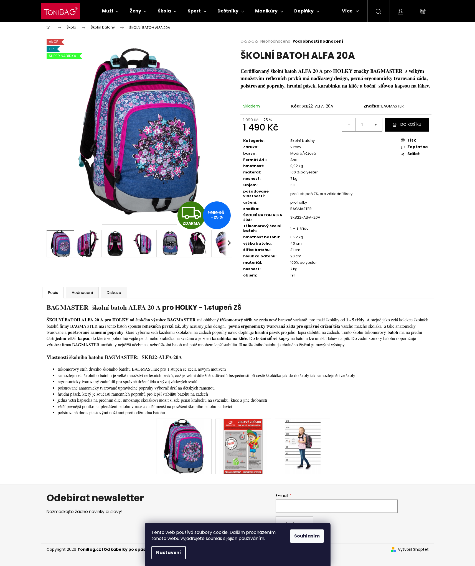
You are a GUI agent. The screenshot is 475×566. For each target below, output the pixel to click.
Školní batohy (302, 140)
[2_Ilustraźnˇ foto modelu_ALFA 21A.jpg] (302, 446)
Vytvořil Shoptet (413, 549)
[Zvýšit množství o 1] (375, 124)
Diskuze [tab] (114, 292)
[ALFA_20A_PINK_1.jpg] (183, 446)
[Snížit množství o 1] (348, 124)
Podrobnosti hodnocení (318, 41)
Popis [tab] (53, 292)
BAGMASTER (392, 106)
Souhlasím (307, 536)
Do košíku (410, 124)
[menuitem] (110, 11)
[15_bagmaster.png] (243, 446)
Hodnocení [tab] (82, 292)
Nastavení (168, 552)
